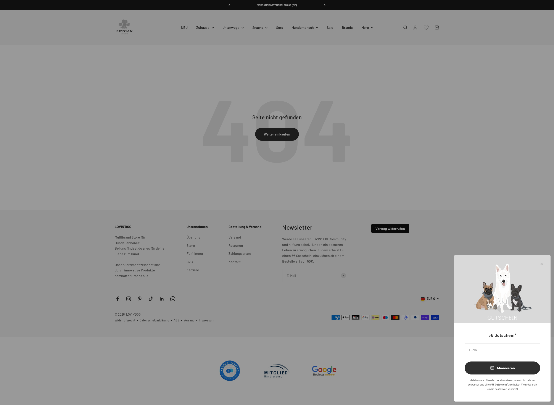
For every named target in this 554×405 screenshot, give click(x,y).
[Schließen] (542, 264)
